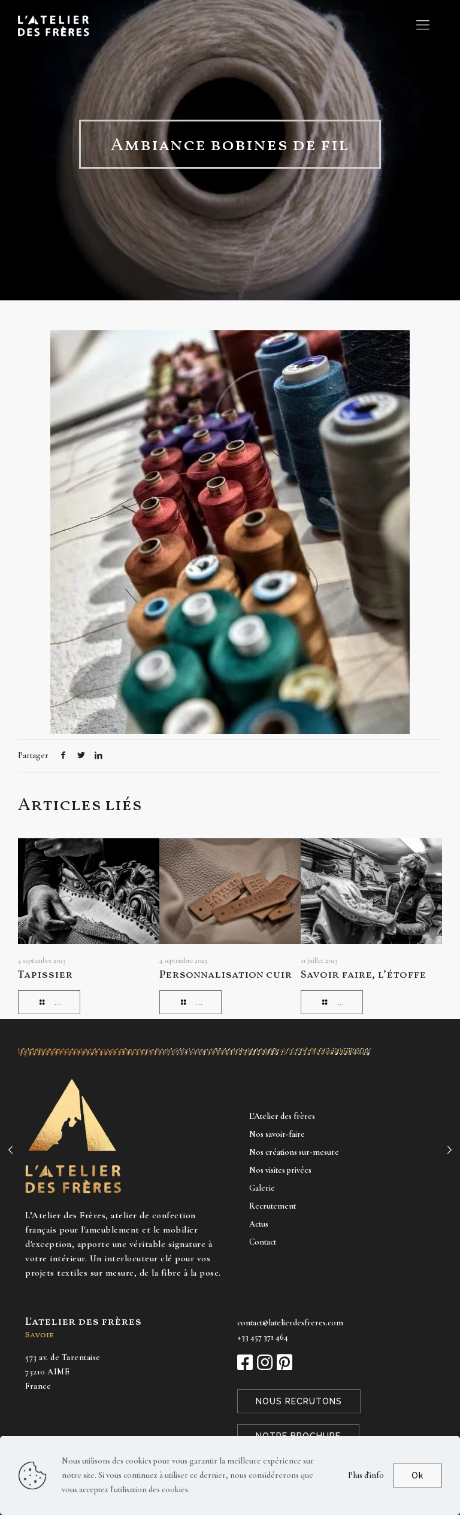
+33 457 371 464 (262, 1337)
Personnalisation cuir (225, 975)
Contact (262, 1242)
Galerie (262, 1188)
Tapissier (45, 975)
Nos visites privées (280, 1170)
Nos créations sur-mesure (294, 1152)
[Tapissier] (10, 1150)
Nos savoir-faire (277, 1134)
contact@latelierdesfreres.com (290, 1323)
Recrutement (272, 1206)
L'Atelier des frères (282, 1116)
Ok (417, 1475)
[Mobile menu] (423, 25)
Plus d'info (366, 1475)
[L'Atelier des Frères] (53, 25)
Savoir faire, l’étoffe (363, 975)
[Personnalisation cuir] (449, 1150)
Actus (258, 1224)
